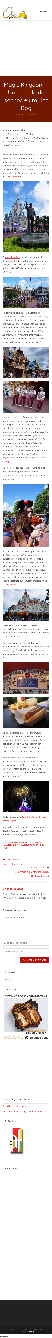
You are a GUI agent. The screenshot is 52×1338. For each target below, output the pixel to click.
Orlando (23, 845)
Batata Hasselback (40, 1111)
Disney (10, 842)
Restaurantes (34, 141)
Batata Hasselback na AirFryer (15, 1111)
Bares (9, 138)
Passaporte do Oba (14, 141)
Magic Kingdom (13, 176)
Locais (27, 138)
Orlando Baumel (14, 130)
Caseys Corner (10, 584)
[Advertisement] (26, 48)
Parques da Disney (36, 845)
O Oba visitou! (41, 138)
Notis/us (31, 1331)
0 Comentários (13, 145)
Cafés (18, 138)
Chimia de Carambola (17, 1106)
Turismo (6, 848)
